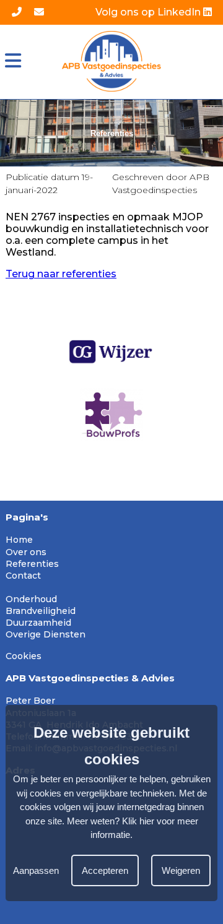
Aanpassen (36, 870)
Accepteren (105, 870)
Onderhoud (31, 599)
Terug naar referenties (61, 274)
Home (19, 539)
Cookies (24, 656)
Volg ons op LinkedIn (149, 12)
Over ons (26, 552)
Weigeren (181, 870)
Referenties (32, 563)
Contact (23, 575)
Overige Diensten (45, 634)
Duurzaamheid (38, 622)
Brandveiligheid (41, 610)
